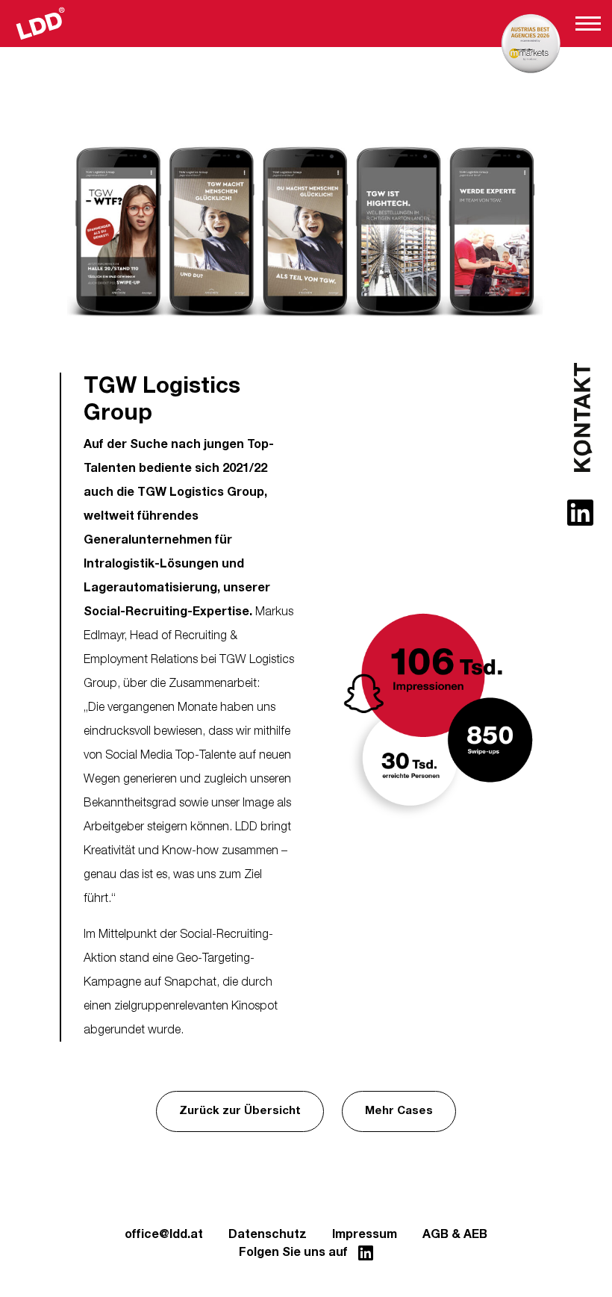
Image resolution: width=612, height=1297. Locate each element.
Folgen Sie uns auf (295, 1252)
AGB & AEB (454, 1234)
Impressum (364, 1234)
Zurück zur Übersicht (240, 1110)
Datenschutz (267, 1234)
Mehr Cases (399, 1110)
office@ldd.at (164, 1234)
